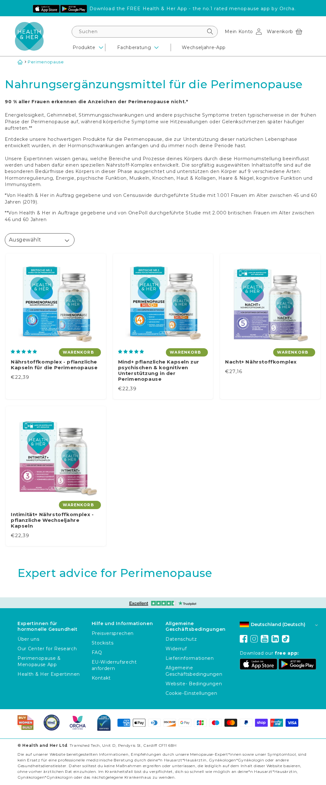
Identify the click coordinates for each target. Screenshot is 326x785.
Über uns (28, 639)
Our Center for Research (47, 649)
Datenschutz (181, 639)
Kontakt (101, 678)
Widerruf (176, 649)
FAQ (97, 652)
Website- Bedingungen (194, 684)
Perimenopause (46, 61)
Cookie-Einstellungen (191, 693)
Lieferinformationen (190, 658)
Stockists (103, 643)
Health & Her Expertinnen (49, 674)
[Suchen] (210, 32)
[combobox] (145, 32)
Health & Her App (165, 8)
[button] (284, 31)
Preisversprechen (113, 633)
